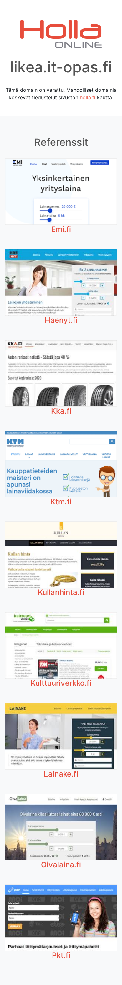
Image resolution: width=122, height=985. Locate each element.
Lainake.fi (61, 773)
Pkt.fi (61, 955)
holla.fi (87, 97)
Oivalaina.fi (61, 864)
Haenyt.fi (61, 320)
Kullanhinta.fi (61, 592)
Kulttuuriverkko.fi (61, 683)
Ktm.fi (61, 501)
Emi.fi (61, 229)
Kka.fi (61, 410)
